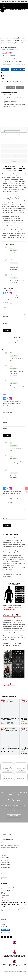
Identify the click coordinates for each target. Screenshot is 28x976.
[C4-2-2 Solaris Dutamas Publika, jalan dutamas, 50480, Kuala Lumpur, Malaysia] (14, 961)
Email (5, 323)
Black (15, 337)
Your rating (5, 302)
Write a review (11, 49)
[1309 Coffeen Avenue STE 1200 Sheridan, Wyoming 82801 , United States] (14, 942)
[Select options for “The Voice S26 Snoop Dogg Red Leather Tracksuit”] (18, 711)
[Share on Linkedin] (14, 123)
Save (4, 700)
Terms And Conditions (21, 971)
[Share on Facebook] (14, 113)
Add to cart (11, 87)
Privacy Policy (15, 973)
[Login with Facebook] (4, 293)
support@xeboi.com (9, 609)
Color (3, 73)
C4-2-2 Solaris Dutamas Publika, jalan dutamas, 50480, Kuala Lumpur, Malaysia (15, 965)
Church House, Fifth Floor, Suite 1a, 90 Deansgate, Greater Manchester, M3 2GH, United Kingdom (15, 956)
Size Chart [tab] (14, 161)
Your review (7, 307)
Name (5, 316)
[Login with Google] (7, 293)
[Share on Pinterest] (14, 120)
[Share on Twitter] (14, 116)
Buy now (20, 87)
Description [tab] (14, 145)
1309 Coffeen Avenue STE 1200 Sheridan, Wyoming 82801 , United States (14, 946)
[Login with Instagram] (10, 293)
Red (19, 337)
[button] (12, 6)
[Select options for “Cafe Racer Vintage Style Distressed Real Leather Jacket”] (18, 740)
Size (2, 78)
